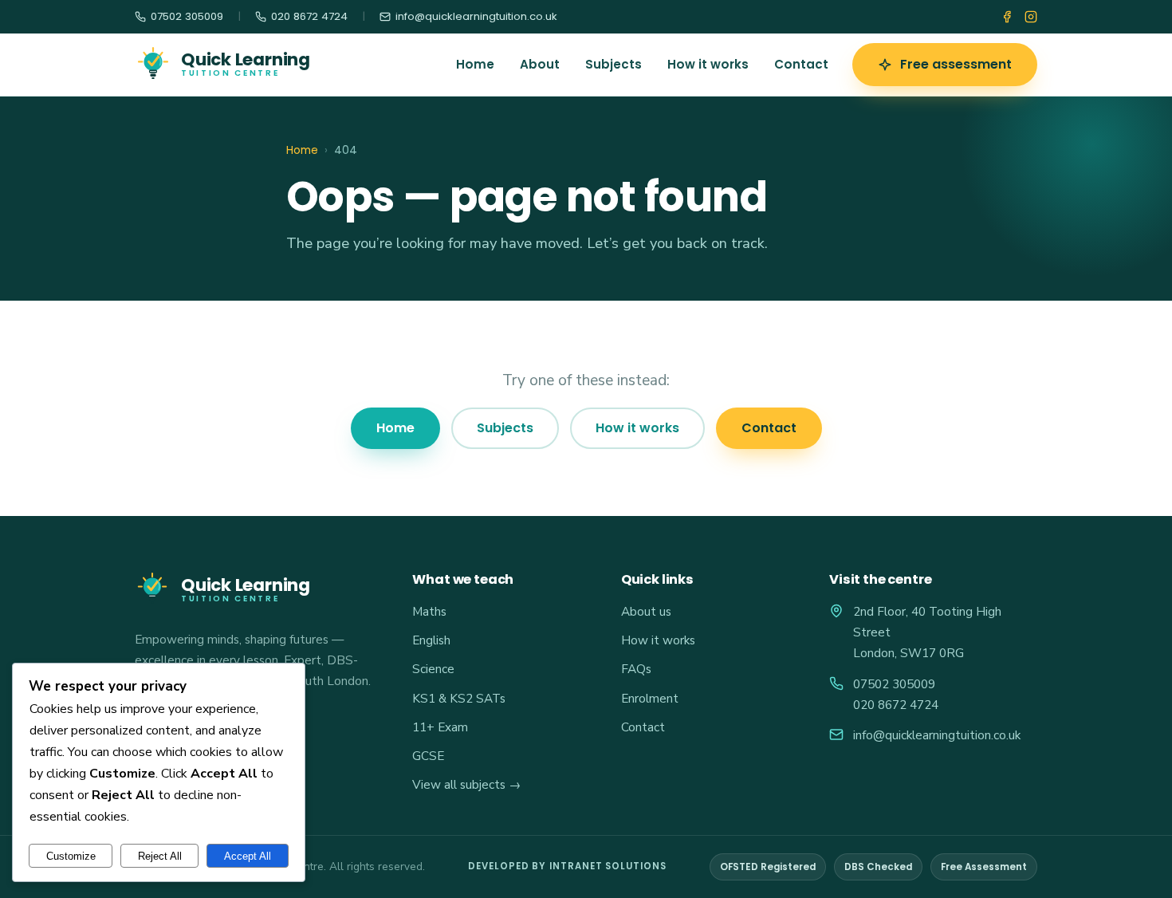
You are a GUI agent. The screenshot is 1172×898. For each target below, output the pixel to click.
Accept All (247, 856)
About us (646, 611)
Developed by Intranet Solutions (567, 866)
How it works (708, 64)
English (431, 640)
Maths (429, 611)
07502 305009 (894, 683)
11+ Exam (440, 727)
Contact (801, 64)
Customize (71, 856)
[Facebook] (1007, 16)
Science (433, 668)
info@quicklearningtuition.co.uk (937, 735)
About (540, 64)
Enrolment (649, 698)
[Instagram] (1031, 16)
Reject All (160, 856)
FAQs (636, 668)
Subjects (613, 64)
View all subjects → (466, 784)
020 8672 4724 (895, 704)
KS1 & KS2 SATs (458, 698)
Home (475, 64)
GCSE (428, 755)
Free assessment (956, 64)
